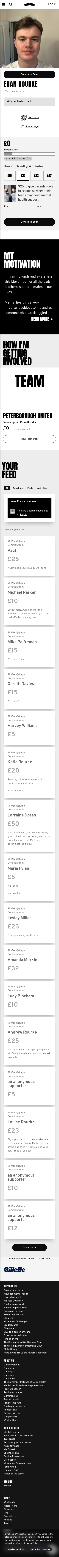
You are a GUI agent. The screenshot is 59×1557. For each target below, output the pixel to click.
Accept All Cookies (40, 1549)
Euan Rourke (28, 422)
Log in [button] (52, 4)
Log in (23, 514)
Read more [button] (41, 319)
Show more (29, 1247)
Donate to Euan (29, 222)
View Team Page (29, 439)
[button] (3, 4)
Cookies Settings (15, 1549)
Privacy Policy (31, 1543)
